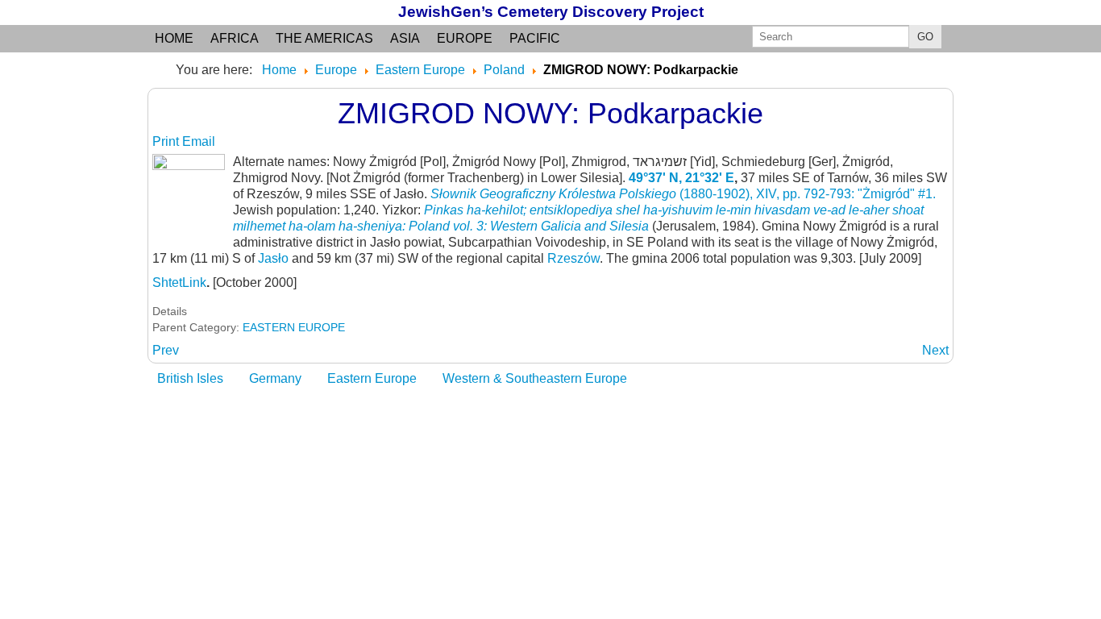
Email (198, 141)
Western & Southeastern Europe (534, 378)
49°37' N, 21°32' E (681, 178)
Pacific (534, 38)
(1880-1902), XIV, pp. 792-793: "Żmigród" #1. (683, 194)
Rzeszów (573, 258)
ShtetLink (179, 282)
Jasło (273, 258)
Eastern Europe (372, 378)
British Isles (190, 378)
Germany (275, 378)
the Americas (324, 38)
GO (925, 37)
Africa (234, 38)
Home (174, 38)
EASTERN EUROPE (294, 327)
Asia (405, 38)
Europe (464, 38)
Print (167, 141)
